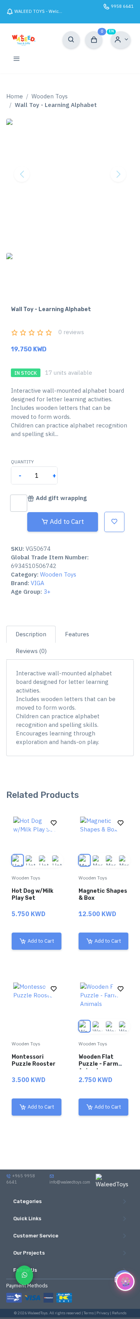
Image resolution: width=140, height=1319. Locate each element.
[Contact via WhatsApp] (24, 1275)
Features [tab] (77, 634)
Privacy (102, 1312)
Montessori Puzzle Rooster (34, 1060)
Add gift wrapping (61, 498)
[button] (121, 39)
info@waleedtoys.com (69, 1182)
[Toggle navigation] (16, 58)
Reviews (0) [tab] (31, 651)
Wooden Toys (50, 96)
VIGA (37, 583)
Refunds (119, 1312)
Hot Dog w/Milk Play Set (32, 894)
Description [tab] (31, 634)
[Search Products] (71, 39)
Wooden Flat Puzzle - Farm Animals (98, 1063)
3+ (47, 591)
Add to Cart (67, 521)
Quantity (22, 462)
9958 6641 (122, 6)
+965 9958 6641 (20, 1179)
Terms (89, 1312)
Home (14, 96)
